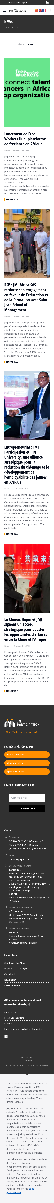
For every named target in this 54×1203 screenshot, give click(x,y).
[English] (40, 10)
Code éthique (27, 1057)
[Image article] (27, 92)
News (30, 44)
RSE (28, 2)
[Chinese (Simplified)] (37, 10)
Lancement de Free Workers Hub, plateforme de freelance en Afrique (25, 138)
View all (21, 44)
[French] (44, 10)
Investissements (14, 2)
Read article (12, 199)
